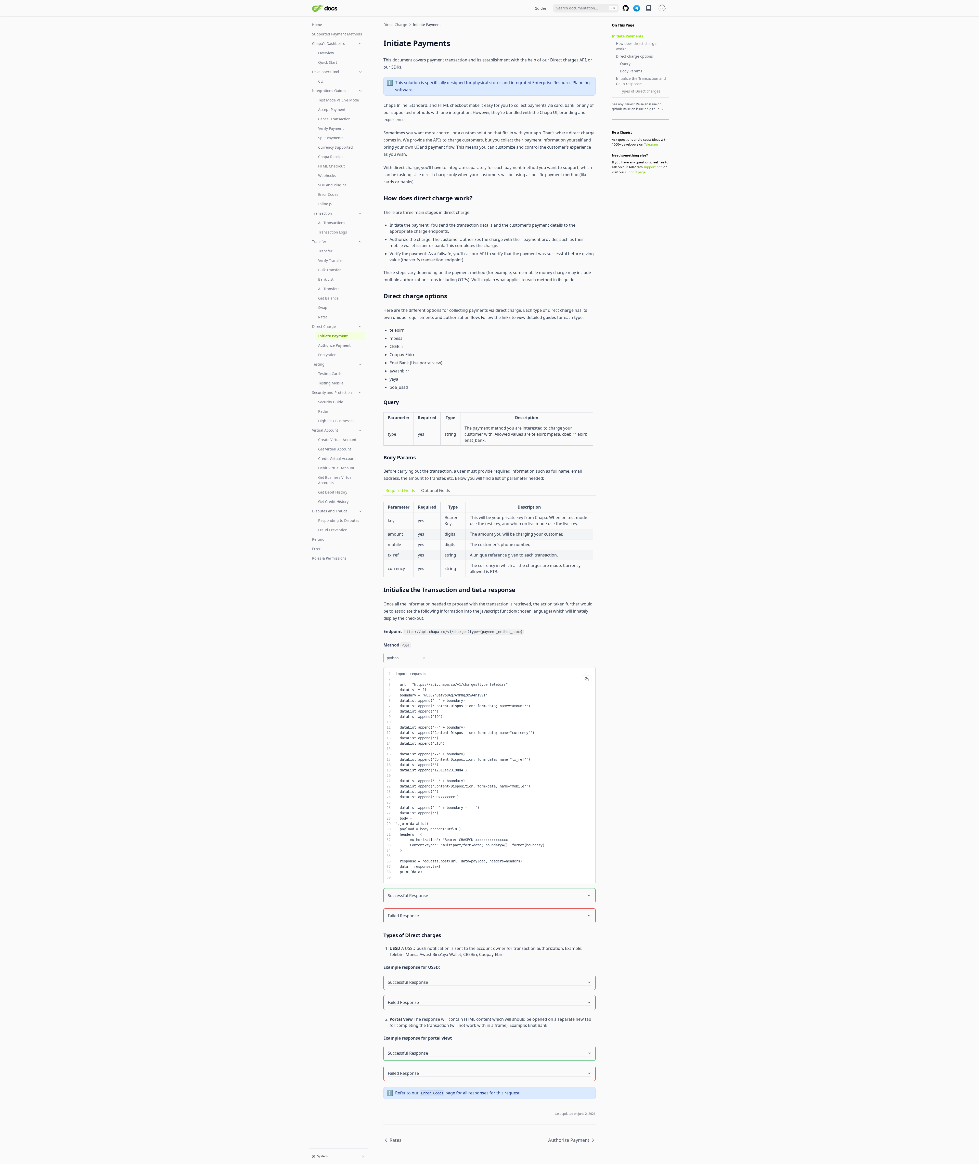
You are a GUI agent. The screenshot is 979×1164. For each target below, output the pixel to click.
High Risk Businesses (336, 420)
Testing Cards (330, 373)
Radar (323, 411)
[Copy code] (586, 679)
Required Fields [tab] (400, 490)
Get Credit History (333, 501)
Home (317, 24)
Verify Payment (331, 128)
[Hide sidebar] (363, 1156)
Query (625, 63)
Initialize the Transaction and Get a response (641, 81)
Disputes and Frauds (329, 511)
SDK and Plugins (332, 185)
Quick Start (327, 62)
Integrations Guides (329, 90)
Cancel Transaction (334, 119)
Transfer (319, 241)
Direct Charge (324, 326)
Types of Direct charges (640, 91)
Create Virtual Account (337, 439)
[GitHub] (626, 8)
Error (316, 548)
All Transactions (331, 222)
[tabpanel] (489, 539)
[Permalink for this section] (454, 43)
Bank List (325, 279)
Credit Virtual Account (337, 458)
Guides (541, 8)
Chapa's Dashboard (328, 43)
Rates (323, 317)
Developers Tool (325, 71)
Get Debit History (332, 492)
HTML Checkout (331, 166)
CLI (321, 81)
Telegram (651, 144)
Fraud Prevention (332, 529)
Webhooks (327, 175)
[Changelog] (649, 8)
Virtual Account (325, 430)
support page (635, 172)
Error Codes (328, 194)
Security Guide (330, 401)
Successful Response (408, 895)
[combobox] (586, 8)
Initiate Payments (627, 36)
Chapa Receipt (330, 156)
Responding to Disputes (338, 520)
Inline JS (325, 203)
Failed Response (403, 916)
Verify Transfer (330, 260)
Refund (318, 539)
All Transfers (329, 288)
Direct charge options (634, 56)
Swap (322, 307)
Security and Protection (332, 392)
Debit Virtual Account (336, 467)
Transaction (322, 213)
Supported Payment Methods (337, 34)
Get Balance (328, 298)
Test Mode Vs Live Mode (338, 100)
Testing (318, 364)
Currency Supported (335, 147)
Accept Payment (331, 109)
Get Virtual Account (334, 449)
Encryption (327, 354)
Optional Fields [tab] (435, 490)
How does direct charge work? (636, 46)
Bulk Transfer (329, 269)
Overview (326, 52)
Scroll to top (620, 179)
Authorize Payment (334, 345)
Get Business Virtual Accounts (335, 480)
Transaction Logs (332, 232)
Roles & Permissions (329, 558)
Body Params (631, 71)
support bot (652, 167)
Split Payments (330, 137)
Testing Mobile (330, 383)
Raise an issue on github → (643, 109)
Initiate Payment (333, 335)
